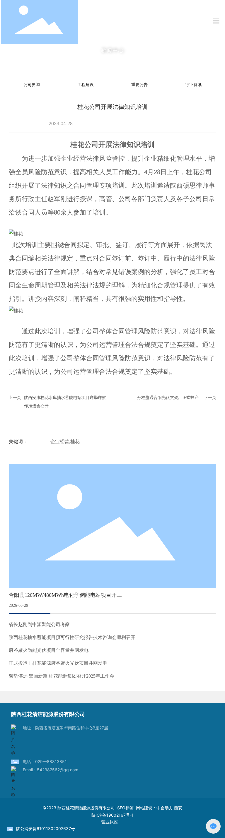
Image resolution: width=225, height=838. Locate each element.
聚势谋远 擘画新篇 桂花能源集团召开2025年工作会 (61, 676)
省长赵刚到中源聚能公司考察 (39, 624)
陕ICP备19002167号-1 (112, 815)
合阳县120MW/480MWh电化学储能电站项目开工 (65, 595)
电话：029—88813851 (45, 761)
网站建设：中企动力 (154, 807)
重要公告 (139, 84)
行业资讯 (193, 84)
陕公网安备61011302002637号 (45, 828)
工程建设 (85, 84)
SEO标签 (126, 807)
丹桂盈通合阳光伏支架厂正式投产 (168, 397)
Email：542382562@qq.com (50, 769)
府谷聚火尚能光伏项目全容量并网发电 (48, 650)
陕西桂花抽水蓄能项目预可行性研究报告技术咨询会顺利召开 (72, 637)
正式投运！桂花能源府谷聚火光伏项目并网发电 (58, 663)
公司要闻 (31, 84)
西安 (178, 807)
